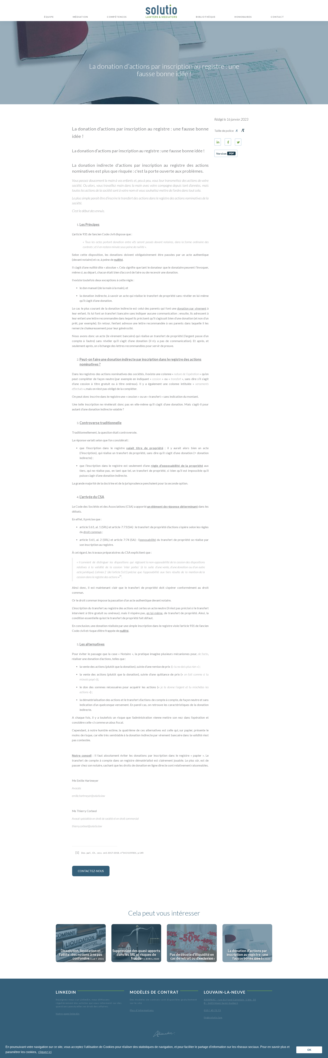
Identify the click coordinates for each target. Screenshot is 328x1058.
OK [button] (309, 1049)
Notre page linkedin (68, 1013)
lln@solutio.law (213, 1017)
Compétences (117, 16)
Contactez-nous (91, 871)
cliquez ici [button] (45, 1052)
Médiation (80, 16)
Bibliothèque (205, 16)
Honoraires (243, 16)
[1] (77, 852)
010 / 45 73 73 (212, 1010)
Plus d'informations (142, 1010)
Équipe (49, 16)
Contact (277, 16)
